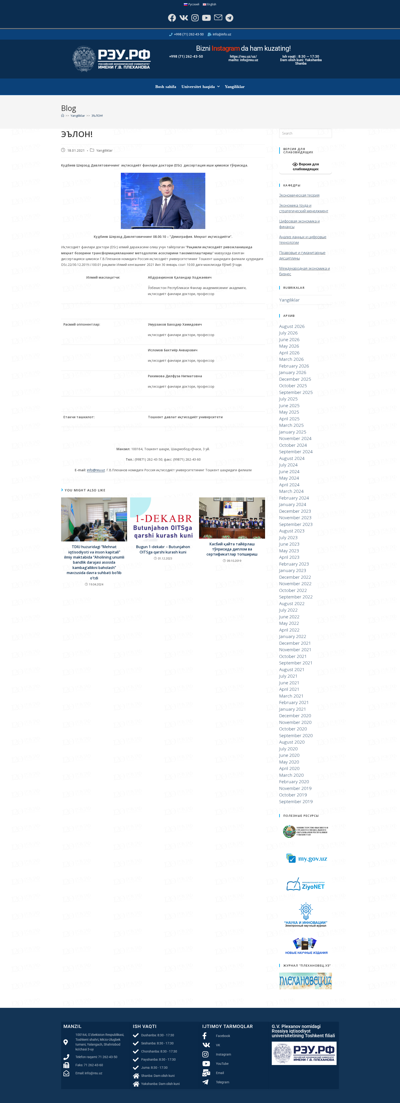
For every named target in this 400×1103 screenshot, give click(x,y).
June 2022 (289, 617)
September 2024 (296, 452)
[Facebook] (171, 17)
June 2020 (289, 755)
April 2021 (289, 689)
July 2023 (288, 537)
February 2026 (294, 366)
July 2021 (288, 676)
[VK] (183, 17)
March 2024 (291, 491)
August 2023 (292, 531)
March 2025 (291, 425)
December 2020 (295, 716)
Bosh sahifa (165, 86)
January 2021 (292, 709)
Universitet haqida (198, 86)
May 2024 (289, 478)
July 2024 (288, 465)
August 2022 (292, 603)
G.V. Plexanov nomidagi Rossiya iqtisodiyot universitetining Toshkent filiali (303, 1031)
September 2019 (296, 801)
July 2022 (288, 610)
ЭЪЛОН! (97, 115)
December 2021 (295, 643)
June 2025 (289, 405)
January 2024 (292, 504)
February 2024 (294, 498)
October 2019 (293, 795)
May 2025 (289, 412)
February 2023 (294, 564)
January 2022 (292, 636)
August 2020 (292, 742)
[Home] (62, 115)
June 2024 (289, 471)
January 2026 (292, 372)
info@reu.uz (96, 470)
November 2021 (295, 650)
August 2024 (292, 458)
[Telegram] (228, 17)
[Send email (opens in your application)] (217, 17)
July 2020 (288, 749)
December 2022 (295, 577)
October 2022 (293, 590)
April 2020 (289, 768)
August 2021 (292, 669)
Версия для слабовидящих (306, 166)
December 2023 (295, 511)
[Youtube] (206, 17)
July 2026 (288, 333)
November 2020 (295, 722)
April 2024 (289, 485)
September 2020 (296, 735)
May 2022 (289, 623)
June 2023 (289, 544)
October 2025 (293, 386)
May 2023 (289, 551)
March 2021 (291, 696)
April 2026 (289, 353)
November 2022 (295, 584)
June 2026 (289, 339)
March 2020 (291, 775)
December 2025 (295, 379)
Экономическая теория (299, 195)
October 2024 (293, 445)
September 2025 (296, 392)
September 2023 (296, 524)
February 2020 (294, 782)
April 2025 (289, 419)
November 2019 (295, 788)
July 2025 (288, 399)
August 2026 (292, 326)
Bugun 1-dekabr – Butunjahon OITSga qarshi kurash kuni (163, 549)
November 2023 (295, 518)
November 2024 (295, 438)
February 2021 (294, 702)
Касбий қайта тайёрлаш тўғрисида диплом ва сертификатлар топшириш (231, 549)
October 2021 (293, 656)
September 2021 (296, 663)
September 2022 (296, 597)
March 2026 (291, 359)
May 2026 (289, 346)
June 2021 (289, 683)
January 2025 (292, 432)
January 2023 (292, 570)
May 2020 (289, 762)
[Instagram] (194, 17)
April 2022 (289, 630)
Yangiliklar (235, 86)
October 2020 (293, 729)
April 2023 (289, 557)
